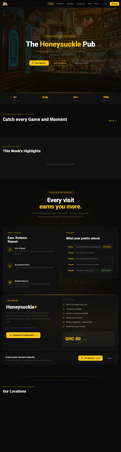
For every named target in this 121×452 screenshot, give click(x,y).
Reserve (114, 4)
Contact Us (81, 4)
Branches (70, 4)
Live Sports (60, 4)
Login (105, 4)
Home (51, 4)
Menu (90, 4)
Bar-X (97, 4)
